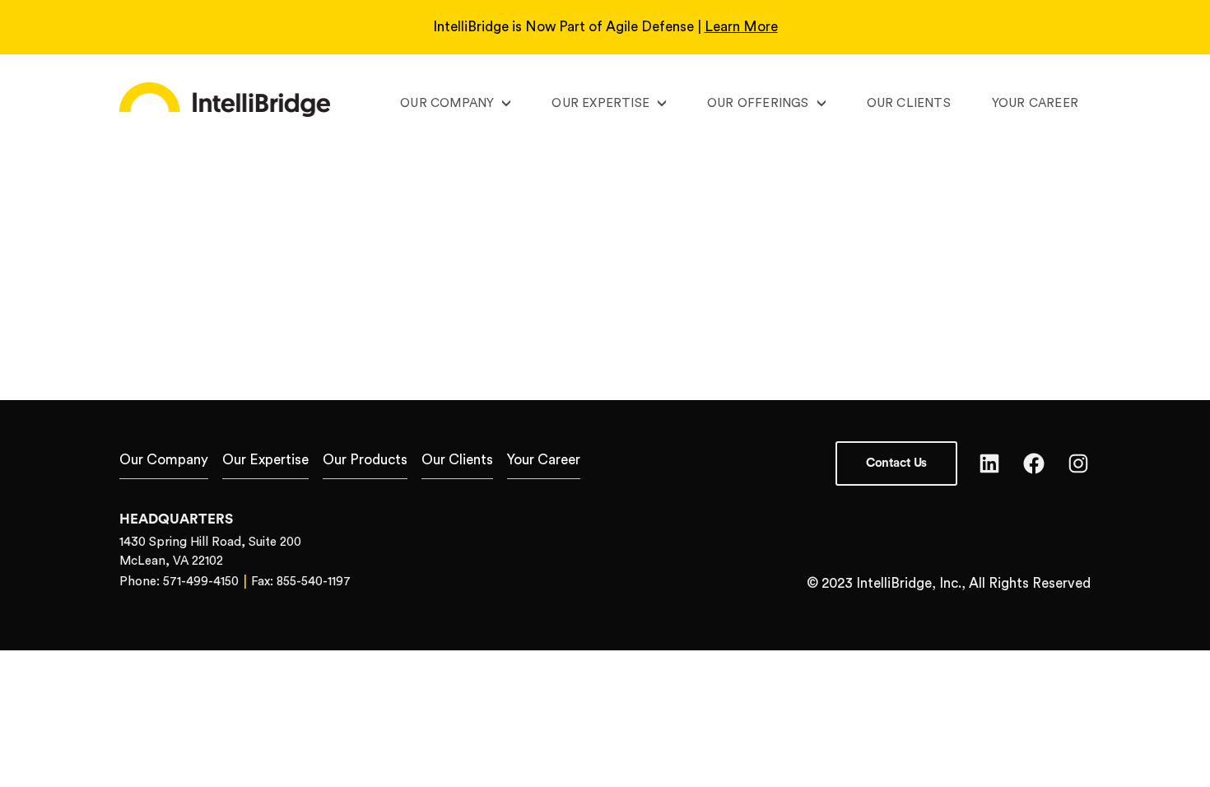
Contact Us (896, 463)
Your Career (1035, 103)
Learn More (741, 27)
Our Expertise (600, 103)
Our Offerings (758, 103)
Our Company (447, 103)
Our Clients (909, 103)
